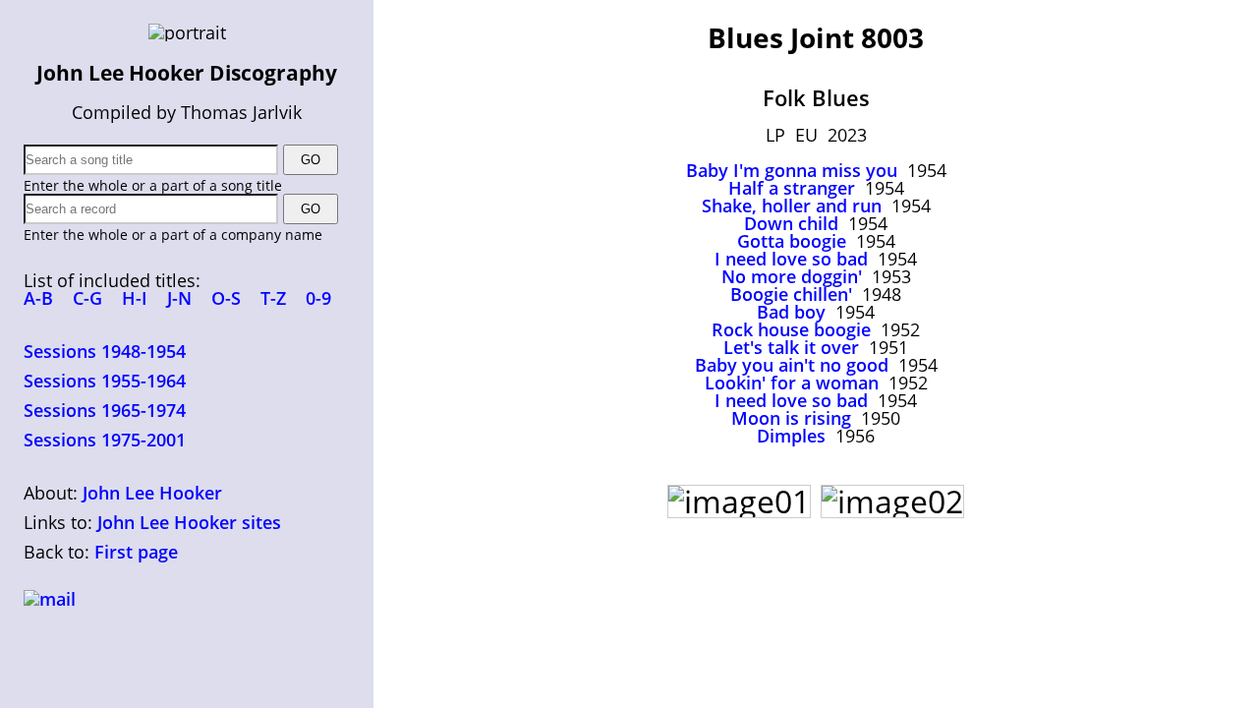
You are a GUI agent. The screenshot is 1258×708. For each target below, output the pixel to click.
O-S (226, 298)
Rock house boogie (791, 329)
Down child (791, 223)
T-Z (273, 298)
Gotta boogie (791, 241)
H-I (134, 298)
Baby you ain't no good (791, 365)
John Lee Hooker (152, 492)
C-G (87, 298)
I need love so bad (791, 258)
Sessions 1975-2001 (105, 439)
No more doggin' (791, 276)
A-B (38, 298)
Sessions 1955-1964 (105, 380)
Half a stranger (791, 188)
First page (136, 551)
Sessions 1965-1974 (105, 410)
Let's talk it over (791, 347)
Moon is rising (791, 418)
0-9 (318, 298)
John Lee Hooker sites (189, 522)
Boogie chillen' (791, 294)
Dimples (791, 435)
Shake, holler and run (792, 205)
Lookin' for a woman (792, 382)
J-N (179, 298)
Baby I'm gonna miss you (791, 170)
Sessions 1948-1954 (105, 351)
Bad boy (791, 312)
